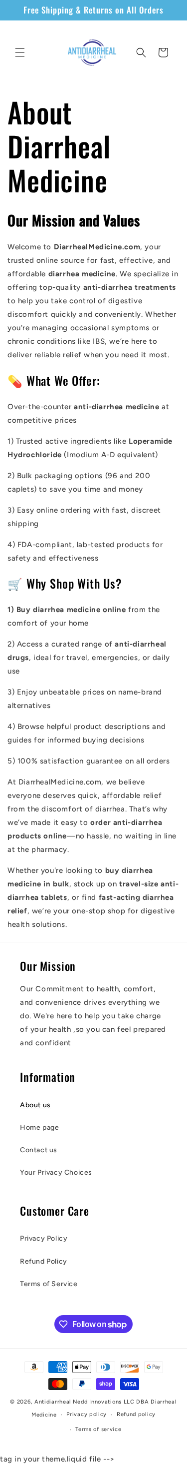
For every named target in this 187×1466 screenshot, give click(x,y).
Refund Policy (43, 1261)
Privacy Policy (43, 1238)
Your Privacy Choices (56, 1172)
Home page (39, 1127)
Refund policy (136, 1414)
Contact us (38, 1150)
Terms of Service (49, 1284)
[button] (20, 52)
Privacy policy (86, 1414)
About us (35, 1105)
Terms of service (98, 1429)
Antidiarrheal (52, 1402)
